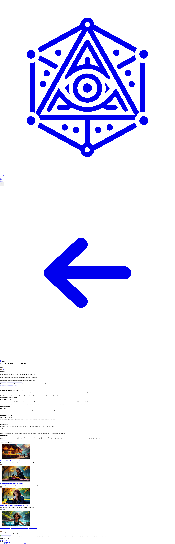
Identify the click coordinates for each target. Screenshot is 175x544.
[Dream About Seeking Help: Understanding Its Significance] (87, 496)
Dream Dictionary (11, 540)
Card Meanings (2, 540)
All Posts (1, 181)
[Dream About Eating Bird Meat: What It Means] (87, 474)
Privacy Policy (8, 542)
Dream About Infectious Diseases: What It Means (7, 372)
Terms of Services (3, 542)
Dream (1, 361)
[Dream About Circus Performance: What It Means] (87, 451)
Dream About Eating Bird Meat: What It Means (11, 483)
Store (5, 540)
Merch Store (5, 440)
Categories (2, 182)
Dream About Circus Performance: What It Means (12, 460)
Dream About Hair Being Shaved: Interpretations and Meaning (9, 385)
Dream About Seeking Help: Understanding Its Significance (14, 505)
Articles (7, 540)
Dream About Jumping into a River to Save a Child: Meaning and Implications (18, 528)
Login (1, 179)
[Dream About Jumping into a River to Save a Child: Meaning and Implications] (87, 518)
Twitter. (25, 543)
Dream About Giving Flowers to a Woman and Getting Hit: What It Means (11, 382)
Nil (6, 543)
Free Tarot (1, 440)
